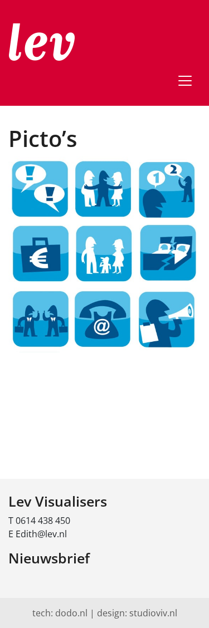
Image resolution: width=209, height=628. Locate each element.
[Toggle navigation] (185, 81)
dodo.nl (71, 613)
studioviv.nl (153, 613)
